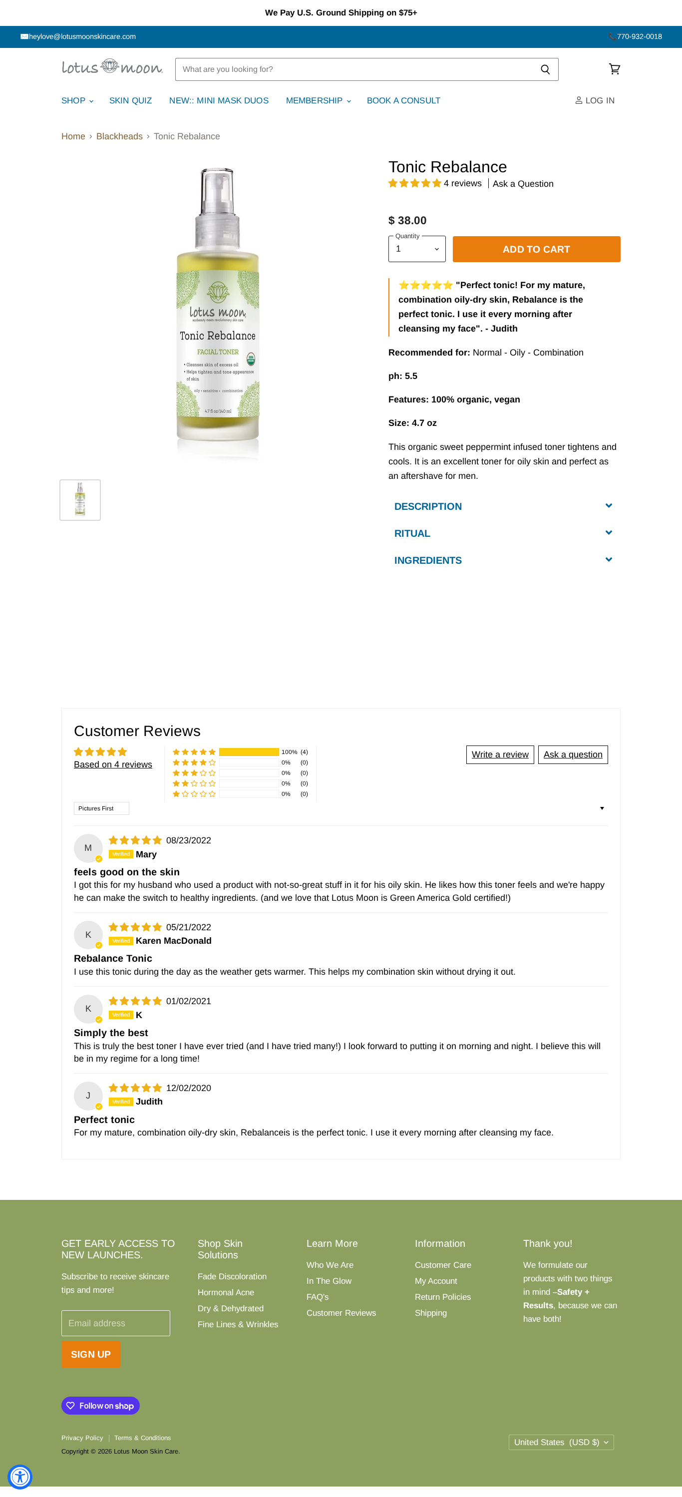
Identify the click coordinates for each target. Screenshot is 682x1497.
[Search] (545, 69)
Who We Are (330, 1265)
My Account (436, 1281)
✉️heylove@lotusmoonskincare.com (78, 36)
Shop (74, 100)
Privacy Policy (82, 1438)
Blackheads (119, 136)
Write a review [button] (500, 754)
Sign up (91, 1354)
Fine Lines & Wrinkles (238, 1324)
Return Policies (443, 1297)
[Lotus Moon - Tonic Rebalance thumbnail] (80, 500)
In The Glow (329, 1281)
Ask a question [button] (573, 754)
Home (73, 136)
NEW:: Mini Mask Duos (218, 100)
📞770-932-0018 (635, 36)
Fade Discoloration (232, 1276)
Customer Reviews (341, 1313)
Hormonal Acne (226, 1292)
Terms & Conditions (142, 1438)
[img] (136, 840)
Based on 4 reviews (113, 764)
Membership (315, 100)
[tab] (504, 505)
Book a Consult (403, 100)
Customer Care (443, 1265)
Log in (599, 100)
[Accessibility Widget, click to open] (19, 1477)
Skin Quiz (130, 100)
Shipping (431, 1313)
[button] (416, 183)
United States (557, 1442)
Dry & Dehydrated (231, 1308)
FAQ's (318, 1297)
